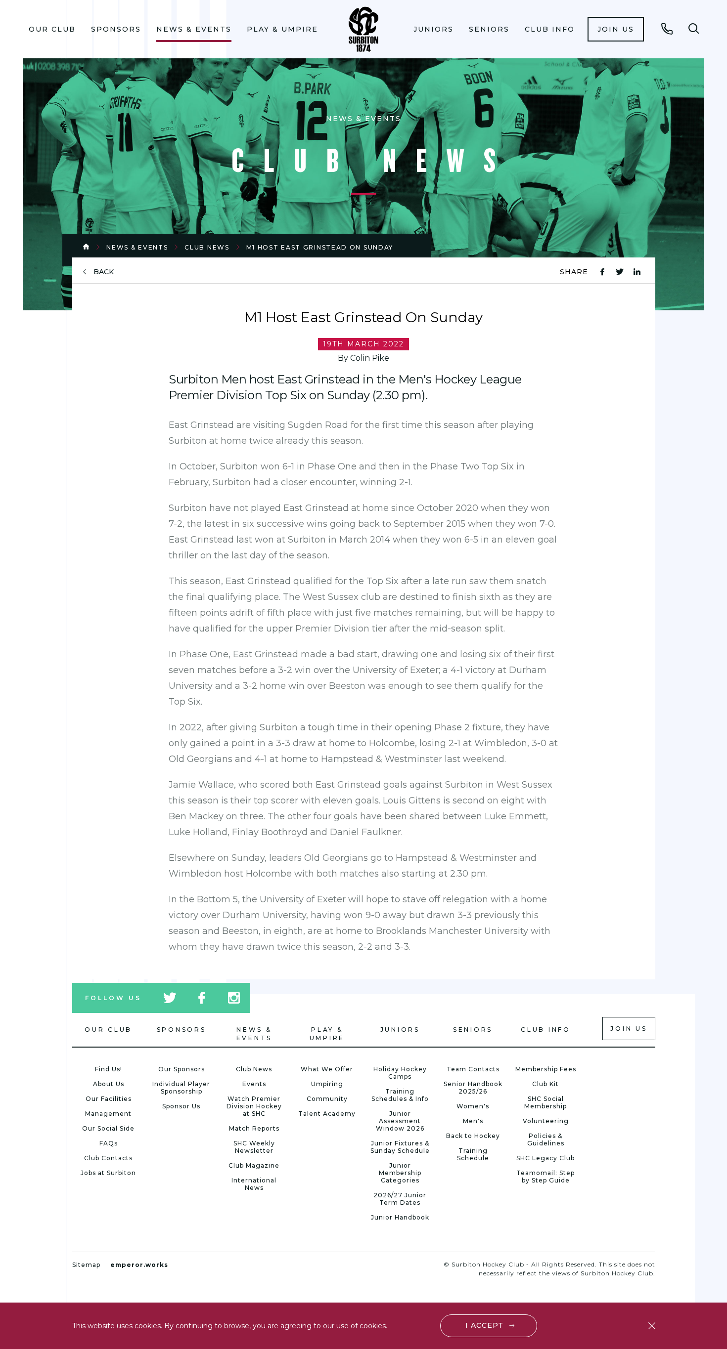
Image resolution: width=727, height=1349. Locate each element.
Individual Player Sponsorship (181, 1087)
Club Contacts (108, 1158)
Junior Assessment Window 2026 (400, 1121)
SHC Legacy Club (545, 1158)
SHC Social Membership (545, 1102)
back (103, 272)
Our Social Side (108, 1128)
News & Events (193, 29)
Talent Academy (327, 1113)
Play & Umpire (282, 29)
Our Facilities (109, 1098)
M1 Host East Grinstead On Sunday (319, 247)
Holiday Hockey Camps (400, 1072)
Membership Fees (545, 1069)
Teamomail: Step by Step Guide (545, 1176)
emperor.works (139, 1264)
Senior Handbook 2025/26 (473, 1087)
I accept (484, 1325)
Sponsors (116, 29)
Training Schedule (473, 1154)
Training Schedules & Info (400, 1095)
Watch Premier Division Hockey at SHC (254, 1106)
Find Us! (108, 1069)
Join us (615, 29)
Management (108, 1113)
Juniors (433, 29)
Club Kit (545, 1084)
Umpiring (327, 1084)
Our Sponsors (181, 1069)
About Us (108, 1084)
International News (253, 1184)
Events (254, 1084)
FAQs (108, 1143)
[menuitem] (52, 29)
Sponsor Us (181, 1106)
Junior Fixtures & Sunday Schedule (400, 1146)
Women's (472, 1106)
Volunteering (546, 1121)
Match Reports (254, 1128)
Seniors (489, 29)
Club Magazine (253, 1165)
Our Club (52, 29)
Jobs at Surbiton (108, 1173)
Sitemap (86, 1264)
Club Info (550, 29)
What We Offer (327, 1069)
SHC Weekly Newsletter (254, 1146)
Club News (206, 247)
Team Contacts (473, 1069)
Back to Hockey (473, 1135)
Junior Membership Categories (400, 1173)
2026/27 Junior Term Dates (399, 1198)
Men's (473, 1121)
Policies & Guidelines (545, 1139)
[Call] (667, 29)
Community (327, 1098)
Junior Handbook (400, 1217)
